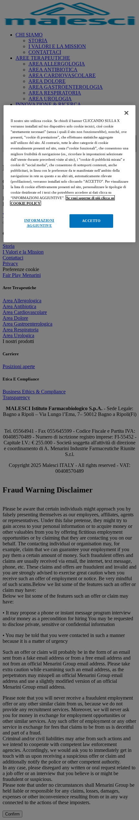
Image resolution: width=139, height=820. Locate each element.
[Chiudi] (126, 113)
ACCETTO (91, 221)
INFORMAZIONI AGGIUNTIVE (39, 223)
